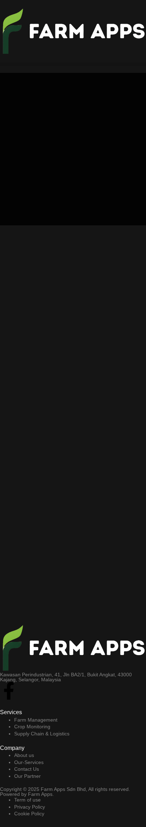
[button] (73, 64)
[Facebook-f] (9, 691)
